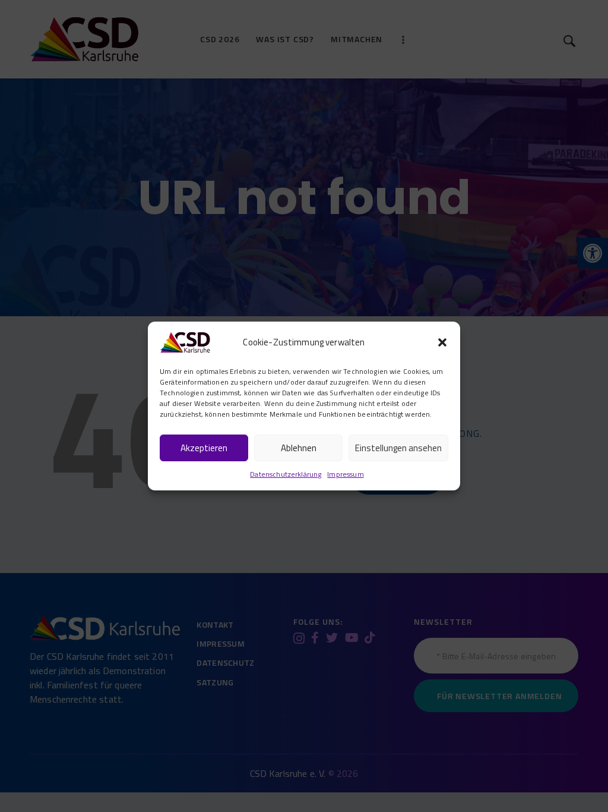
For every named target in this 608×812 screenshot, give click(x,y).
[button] (442, 342)
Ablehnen (298, 448)
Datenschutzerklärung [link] (285, 474)
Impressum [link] (345, 474)
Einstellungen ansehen (398, 448)
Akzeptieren (203, 448)
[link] (185, 340)
